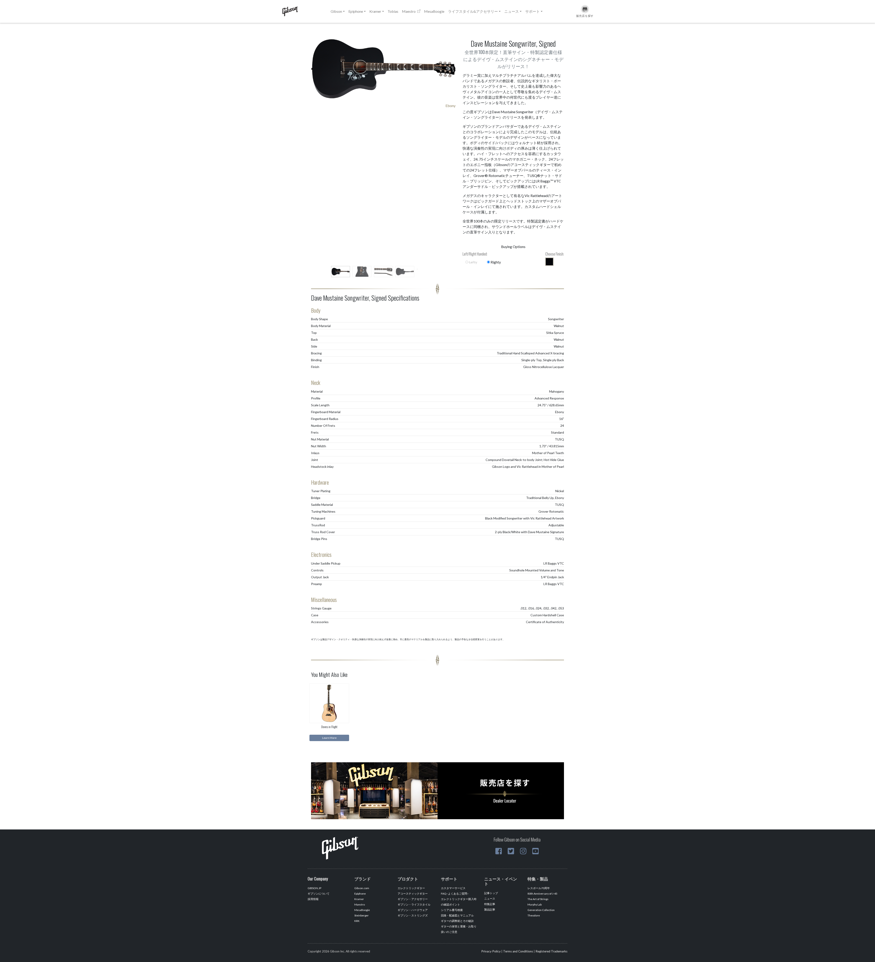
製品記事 (489, 909)
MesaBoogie (434, 11)
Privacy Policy (491, 951)
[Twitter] (511, 851)
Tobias (393, 11)
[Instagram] (523, 851)
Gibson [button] (336, 11)
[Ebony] (549, 262)
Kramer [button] (375, 11)
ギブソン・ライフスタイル (414, 904)
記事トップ (491, 893)
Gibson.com (361, 888)
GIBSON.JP (314, 888)
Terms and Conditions (518, 951)
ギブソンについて (318, 893)
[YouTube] (535, 851)
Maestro (409, 11)
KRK (357, 921)
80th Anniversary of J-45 (542, 893)
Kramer (359, 899)
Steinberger (361, 915)
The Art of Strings (538, 899)
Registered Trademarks (551, 951)
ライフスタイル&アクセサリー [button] (473, 11)
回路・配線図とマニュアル (457, 915)
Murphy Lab (535, 904)
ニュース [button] (511, 11)
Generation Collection (541, 910)
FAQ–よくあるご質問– (455, 893)
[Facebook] (498, 851)
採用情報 (313, 899)
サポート (532, 11)
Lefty (472, 262)
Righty (495, 262)
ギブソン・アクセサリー (413, 899)
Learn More (329, 737)
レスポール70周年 (539, 888)
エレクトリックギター (411, 888)
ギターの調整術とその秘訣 (457, 921)
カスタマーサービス (453, 888)
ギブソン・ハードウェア (413, 910)
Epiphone (360, 893)
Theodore (534, 915)
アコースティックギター (413, 893)
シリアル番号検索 (452, 910)
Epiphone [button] (355, 11)
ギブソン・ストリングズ (413, 915)
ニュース (489, 898)
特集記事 (489, 904)
